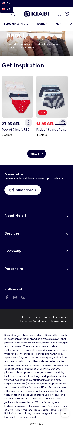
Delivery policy (60, 321)
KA (9, 9)
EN (9, 3)
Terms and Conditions (33, 321)
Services (11, 233)
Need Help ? (15, 215)
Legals (26, 317)
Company (12, 251)
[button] (13, 14)
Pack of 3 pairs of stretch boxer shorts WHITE (52, 129)
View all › (36, 153)
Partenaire (13, 268)
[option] (6, 9)
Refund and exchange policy (52, 317)
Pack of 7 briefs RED (16, 129)
